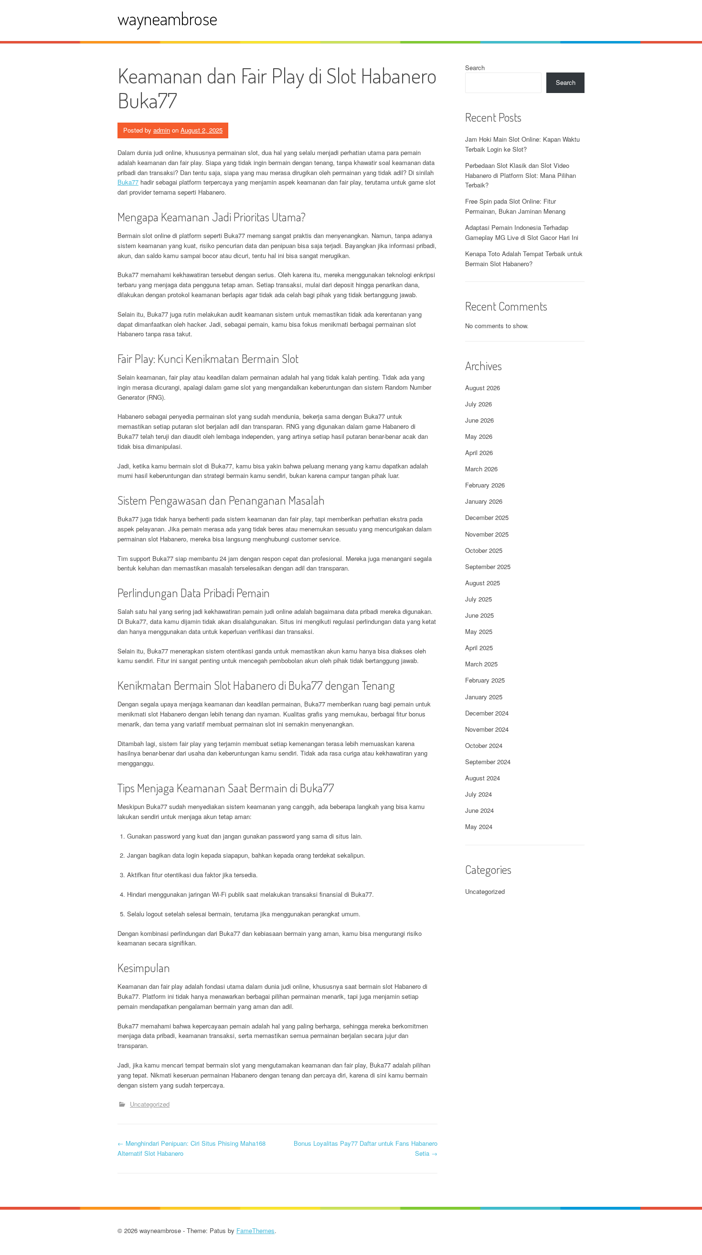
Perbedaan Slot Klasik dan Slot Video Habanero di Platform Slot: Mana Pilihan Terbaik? (520, 175)
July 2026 (478, 403)
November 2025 (487, 534)
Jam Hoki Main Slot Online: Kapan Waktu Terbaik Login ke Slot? (522, 144)
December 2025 (487, 517)
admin (161, 130)
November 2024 (487, 729)
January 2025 (483, 696)
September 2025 (488, 566)
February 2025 (485, 680)
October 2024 (483, 745)
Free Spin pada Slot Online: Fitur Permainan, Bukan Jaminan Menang (515, 206)
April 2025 (479, 647)
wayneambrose (167, 18)
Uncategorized (150, 1104)
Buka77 (127, 182)
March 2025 (481, 663)
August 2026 (482, 387)
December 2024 (487, 712)
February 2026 (485, 484)
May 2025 (478, 631)
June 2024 (479, 810)
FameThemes (255, 1230)
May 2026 (478, 436)
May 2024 (478, 826)
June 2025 (479, 615)
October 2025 (483, 550)
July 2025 (478, 598)
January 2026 (483, 501)
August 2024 (482, 777)
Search (475, 67)
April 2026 (479, 452)
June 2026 (479, 420)
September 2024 (488, 761)
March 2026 (481, 468)
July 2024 (478, 794)
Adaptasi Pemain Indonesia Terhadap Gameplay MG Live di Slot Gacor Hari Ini (521, 232)
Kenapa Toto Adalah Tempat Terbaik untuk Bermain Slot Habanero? (524, 258)
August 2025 (482, 582)
